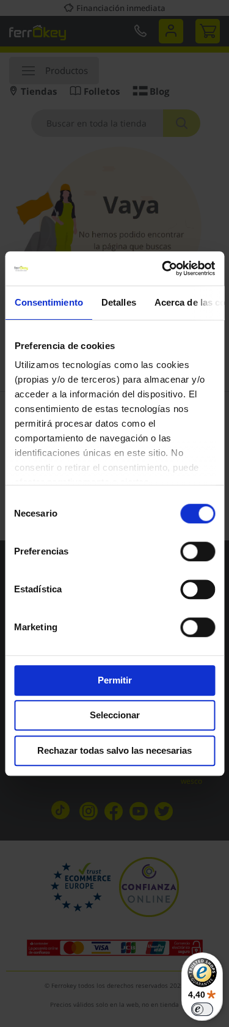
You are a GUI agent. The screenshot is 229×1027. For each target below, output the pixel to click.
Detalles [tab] (118, 302)
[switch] (197, 552)
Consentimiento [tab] (48, 302)
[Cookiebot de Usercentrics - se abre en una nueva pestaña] (163, 268)
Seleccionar (115, 715)
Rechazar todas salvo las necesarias (114, 750)
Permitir (115, 680)
